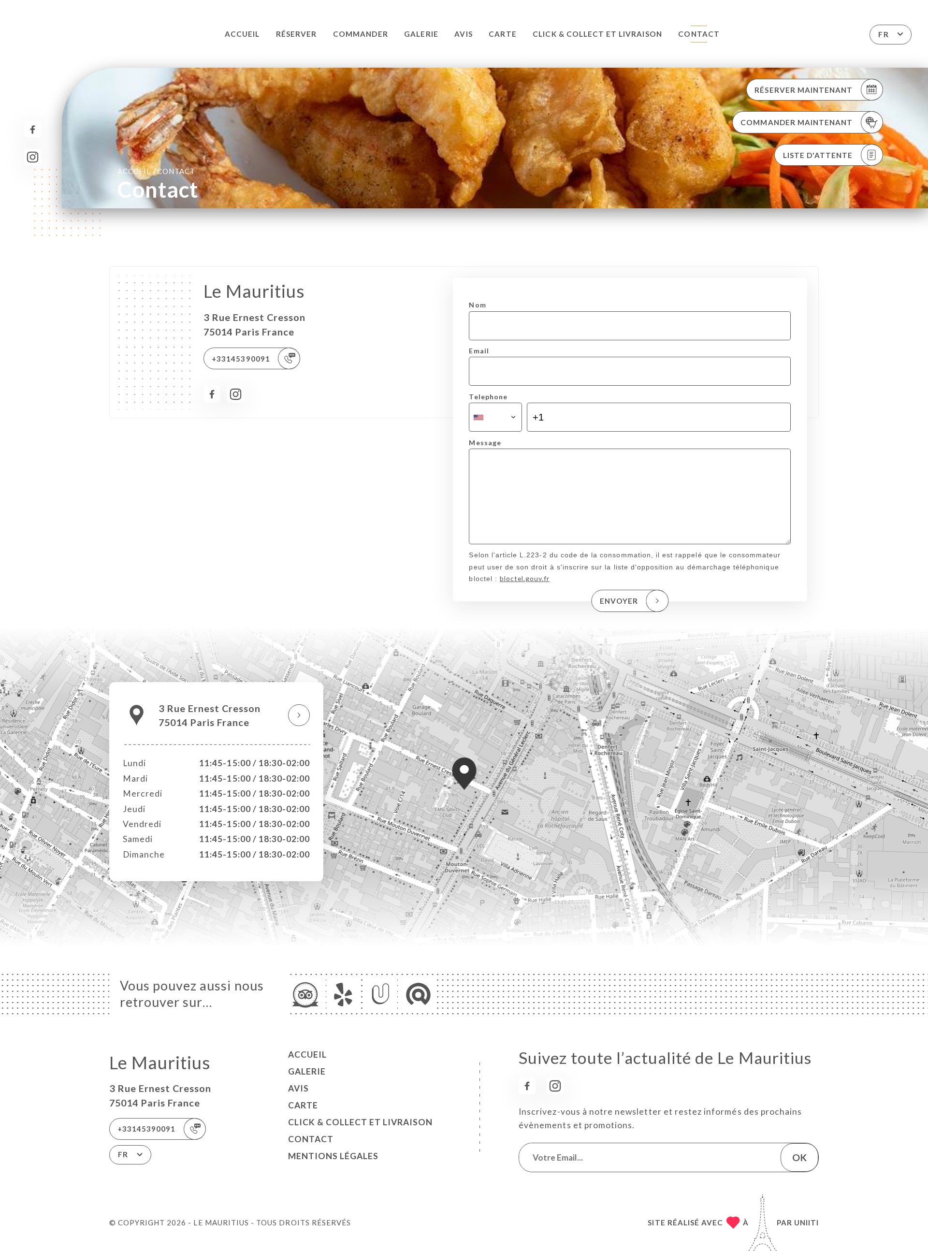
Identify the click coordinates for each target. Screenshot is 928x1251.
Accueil (242, 33)
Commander (360, 33)
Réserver (296, 33)
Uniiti (806, 1222)
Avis (463, 33)
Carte (502, 33)
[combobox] (495, 417)
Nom (477, 305)
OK (799, 1157)
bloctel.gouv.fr (525, 578)
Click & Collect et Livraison (597, 33)
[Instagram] (32, 157)
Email (479, 351)
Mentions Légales (333, 1156)
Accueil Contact (156, 171)
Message (485, 442)
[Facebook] (32, 129)
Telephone (488, 397)
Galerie (421, 33)
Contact (698, 33)
